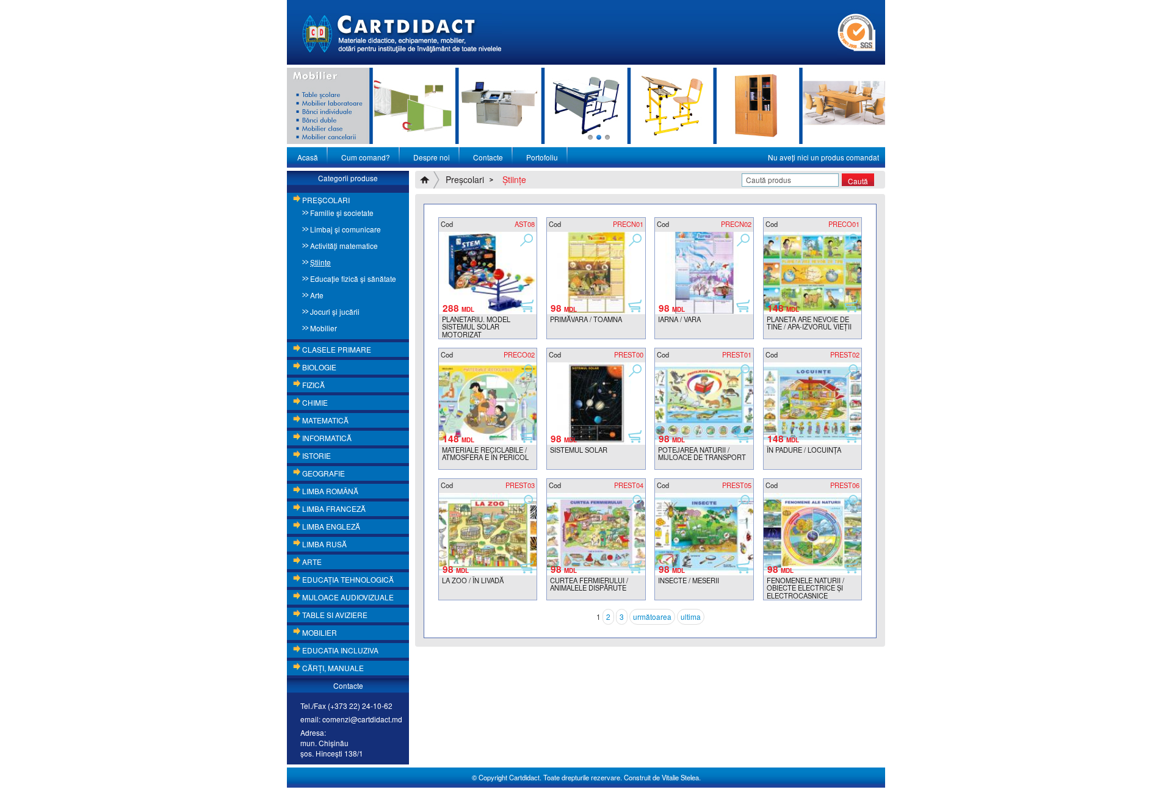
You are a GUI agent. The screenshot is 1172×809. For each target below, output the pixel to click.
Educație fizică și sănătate (353, 278)
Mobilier (323, 328)
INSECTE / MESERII (688, 580)
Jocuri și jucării (335, 311)
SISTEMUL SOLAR (578, 449)
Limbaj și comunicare (345, 229)
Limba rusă (324, 544)
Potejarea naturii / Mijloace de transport (702, 453)
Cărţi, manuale (333, 668)
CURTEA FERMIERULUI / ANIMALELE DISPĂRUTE (589, 584)
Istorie (316, 455)
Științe (320, 262)
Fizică (313, 384)
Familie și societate (342, 212)
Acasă (307, 157)
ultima (691, 616)
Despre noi (431, 157)
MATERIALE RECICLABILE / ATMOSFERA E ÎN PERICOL (485, 453)
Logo (402, 32)
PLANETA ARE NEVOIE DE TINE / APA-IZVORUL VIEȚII (809, 323)
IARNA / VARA (679, 319)
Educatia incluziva (340, 650)
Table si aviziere (334, 614)
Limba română (330, 491)
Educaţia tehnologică (348, 579)
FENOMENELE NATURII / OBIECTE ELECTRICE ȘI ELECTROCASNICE (805, 588)
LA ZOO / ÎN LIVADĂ (473, 580)
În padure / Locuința (804, 449)
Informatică (327, 438)
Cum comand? (365, 157)
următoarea (652, 616)
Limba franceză (334, 508)
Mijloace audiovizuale (348, 597)
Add (526, 305)
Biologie (319, 367)
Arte (317, 295)
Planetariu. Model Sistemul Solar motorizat (476, 326)
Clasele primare (336, 349)
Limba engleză (331, 526)
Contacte (488, 157)
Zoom (526, 239)
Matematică (325, 420)
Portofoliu (542, 157)
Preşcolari (326, 200)
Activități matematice (344, 245)
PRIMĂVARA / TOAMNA (586, 319)
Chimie (315, 402)
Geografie (323, 473)
